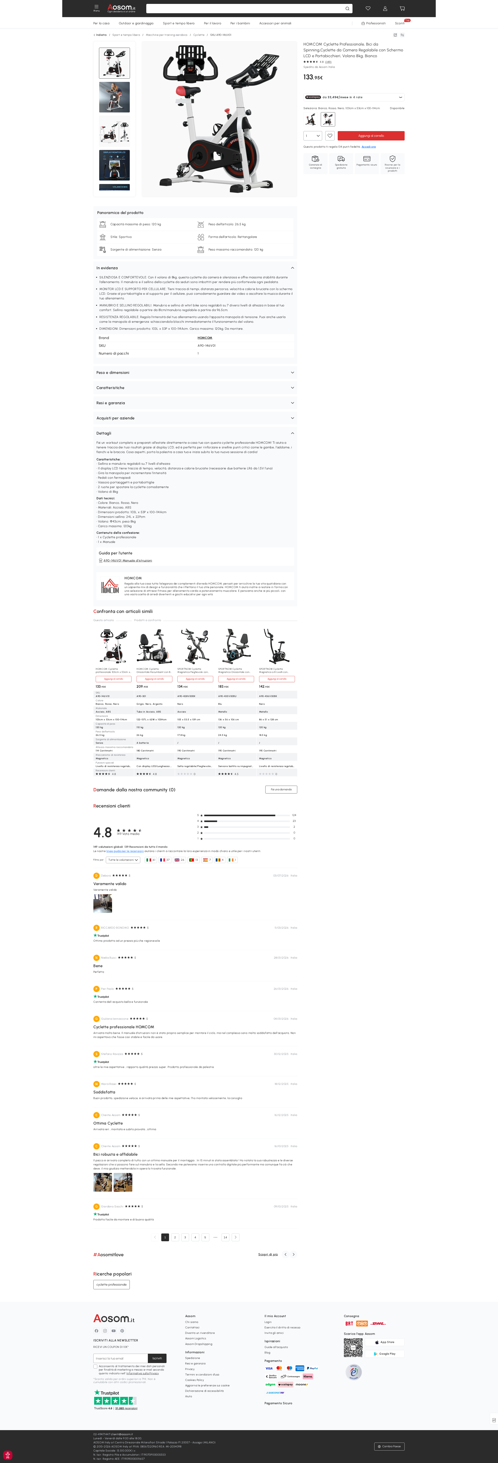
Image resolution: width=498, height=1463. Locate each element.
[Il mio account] (385, 8)
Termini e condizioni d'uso (202, 1374)
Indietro (101, 35)
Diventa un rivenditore (200, 1333)
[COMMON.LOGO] (121, 8)
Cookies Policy (194, 1380)
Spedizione (192, 1358)
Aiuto (188, 1396)
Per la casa (101, 23)
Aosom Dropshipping (198, 1344)
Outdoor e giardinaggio (136, 23)
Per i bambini (240, 23)
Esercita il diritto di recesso (283, 1327)
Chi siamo (191, 1322)
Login (268, 1322)
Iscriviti (157, 1358)
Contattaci (192, 1327)
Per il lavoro (212, 23)
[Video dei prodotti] (114, 97)
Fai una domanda (281, 789)
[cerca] (347, 8)
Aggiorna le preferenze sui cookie (207, 1385)
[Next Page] (235, 1237)
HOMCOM (205, 338)
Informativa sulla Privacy (142, 1373)
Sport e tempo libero (179, 23)
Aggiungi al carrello (371, 136)
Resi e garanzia (195, 1363)
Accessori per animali (275, 23)
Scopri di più (268, 1254)
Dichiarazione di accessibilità (204, 1391)
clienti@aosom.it (122, 1434)
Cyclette (199, 35)
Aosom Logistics (195, 1338)
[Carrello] (402, 8)
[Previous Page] (155, 1237)
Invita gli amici (274, 1333)
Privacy (190, 1369)
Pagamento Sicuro (278, 1403)
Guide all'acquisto (276, 1347)
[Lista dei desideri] (368, 8)
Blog (267, 1352)
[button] (195, 267)
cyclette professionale (111, 1284)
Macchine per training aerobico (167, 35)
